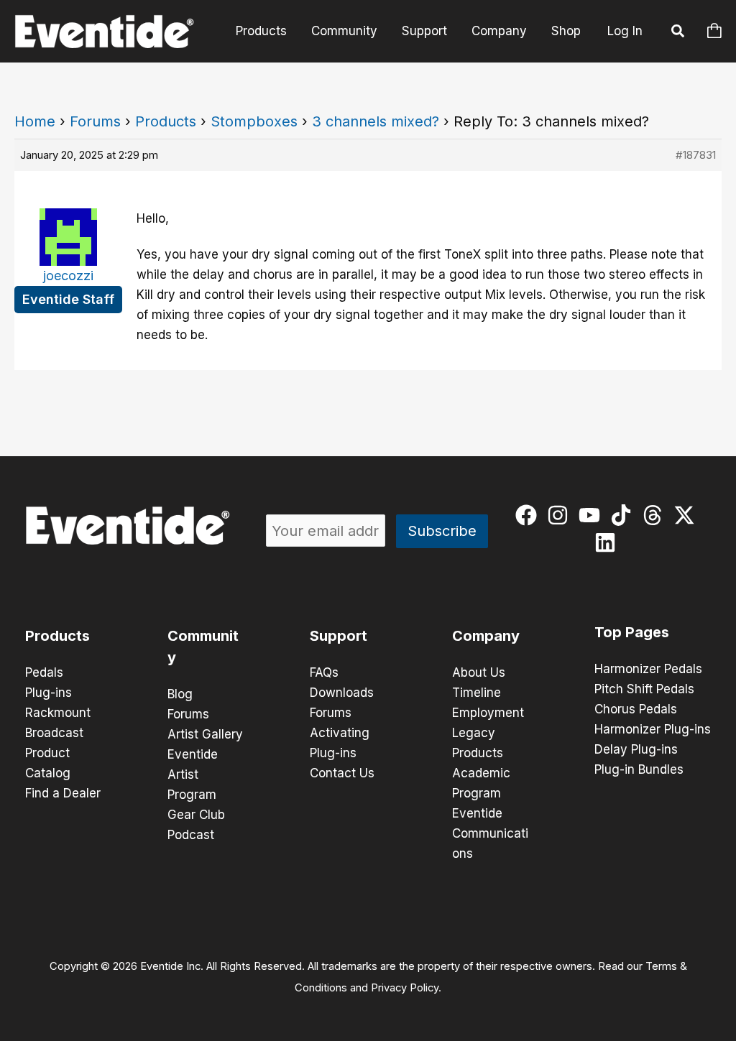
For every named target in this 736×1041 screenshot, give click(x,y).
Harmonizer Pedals (648, 669)
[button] (678, 33)
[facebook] (529, 515)
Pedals (44, 672)
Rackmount (58, 712)
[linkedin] (608, 542)
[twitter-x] (687, 515)
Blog (180, 694)
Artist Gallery (205, 734)
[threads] (656, 515)
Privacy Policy (404, 987)
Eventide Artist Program (192, 774)
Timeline (476, 692)
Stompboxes (254, 121)
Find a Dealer (63, 793)
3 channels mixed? (375, 121)
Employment (488, 712)
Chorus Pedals (635, 709)
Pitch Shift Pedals (644, 689)
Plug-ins (48, 692)
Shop (566, 31)
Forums (95, 121)
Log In (625, 31)
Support (424, 31)
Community (344, 31)
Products (261, 31)
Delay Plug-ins (636, 749)
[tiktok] (624, 515)
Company (499, 31)
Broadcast (54, 733)
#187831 (696, 155)
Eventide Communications (490, 833)
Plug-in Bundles (639, 769)
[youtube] (593, 515)
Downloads (342, 692)
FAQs (324, 672)
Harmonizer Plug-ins (652, 729)
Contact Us (342, 773)
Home (34, 121)
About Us (478, 672)
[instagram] (561, 515)
